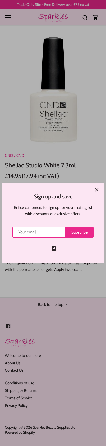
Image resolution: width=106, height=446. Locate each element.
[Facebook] (54, 248)
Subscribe (79, 232)
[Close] (96, 189)
